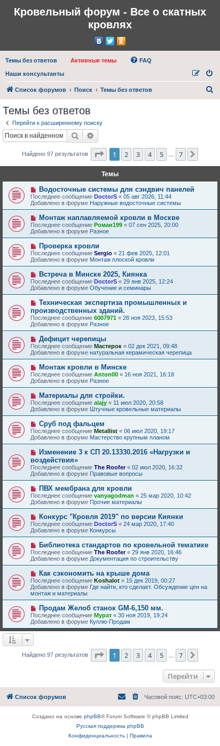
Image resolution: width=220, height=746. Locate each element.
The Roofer (109, 467)
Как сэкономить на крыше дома (94, 573)
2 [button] (126, 154)
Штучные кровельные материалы (135, 409)
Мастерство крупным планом (130, 437)
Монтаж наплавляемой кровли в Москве (109, 218)
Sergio (103, 253)
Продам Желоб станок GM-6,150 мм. (101, 608)
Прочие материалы (116, 502)
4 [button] (150, 154)
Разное (99, 231)
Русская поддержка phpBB (110, 726)
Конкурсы (103, 530)
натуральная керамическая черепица (141, 352)
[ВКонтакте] (99, 41)
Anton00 (106, 374)
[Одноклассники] (121, 41)
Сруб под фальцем (72, 424)
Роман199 (108, 225)
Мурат (103, 615)
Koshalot (107, 580)
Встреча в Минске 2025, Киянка (93, 274)
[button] (99, 154)
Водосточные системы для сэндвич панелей (116, 189)
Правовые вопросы (116, 473)
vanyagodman (114, 495)
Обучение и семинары (120, 288)
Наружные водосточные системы (135, 203)
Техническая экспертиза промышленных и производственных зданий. (108, 307)
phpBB (92, 716)
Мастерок (108, 346)
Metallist (105, 431)
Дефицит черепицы (72, 339)
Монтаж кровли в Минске (83, 367)
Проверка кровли (69, 246)
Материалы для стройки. (82, 395)
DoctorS (105, 196)
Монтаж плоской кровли (122, 259)
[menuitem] (31, 60)
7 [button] (181, 154)
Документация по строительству (134, 558)
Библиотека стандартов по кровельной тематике (123, 545)
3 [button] (138, 154)
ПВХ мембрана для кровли (85, 488)
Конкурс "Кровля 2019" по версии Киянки (111, 517)
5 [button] (161, 154)
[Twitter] (110, 41)
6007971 (105, 318)
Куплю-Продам (110, 621)
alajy (100, 402)
